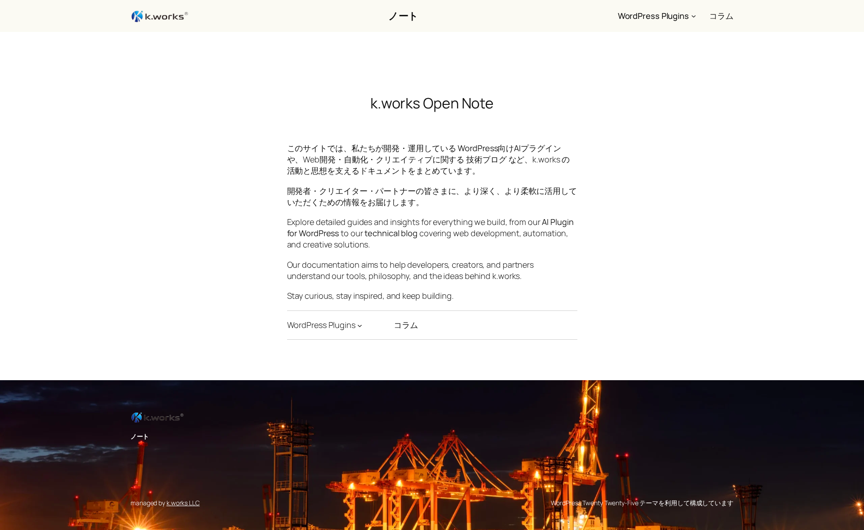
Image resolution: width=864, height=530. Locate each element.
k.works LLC (183, 503)
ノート (403, 15)
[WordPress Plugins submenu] (693, 15)
